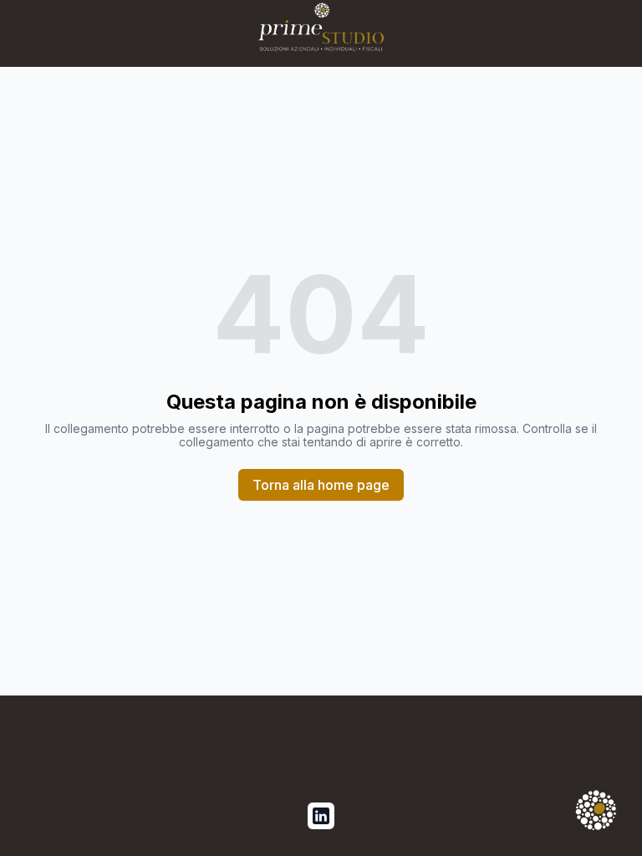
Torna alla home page (321, 484)
